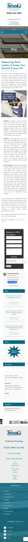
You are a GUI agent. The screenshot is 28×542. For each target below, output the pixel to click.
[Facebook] (10, 22)
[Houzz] (15, 22)
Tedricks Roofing (12, 273)
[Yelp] (18, 22)
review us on (11, 282)
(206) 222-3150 (14, 13)
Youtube (9, 531)
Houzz (9, 534)
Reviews (15, 472)
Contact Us (15, 475)
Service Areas (15, 468)
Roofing (7, 219)
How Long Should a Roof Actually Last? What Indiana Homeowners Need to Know (14, 327)
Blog (15, 477)
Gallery (15, 470)
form (2, 216)
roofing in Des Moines (18, 203)
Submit (9, 266)
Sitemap (15, 479)
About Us (15, 464)
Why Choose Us (8, 373)
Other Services (15, 465)
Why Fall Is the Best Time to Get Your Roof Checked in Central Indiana (14, 312)
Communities (9, 511)
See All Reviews (14, 286)
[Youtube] (13, 22)
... (5, 395)
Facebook (10, 527)
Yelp (8, 538)
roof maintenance (17, 219)
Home (15, 462)
